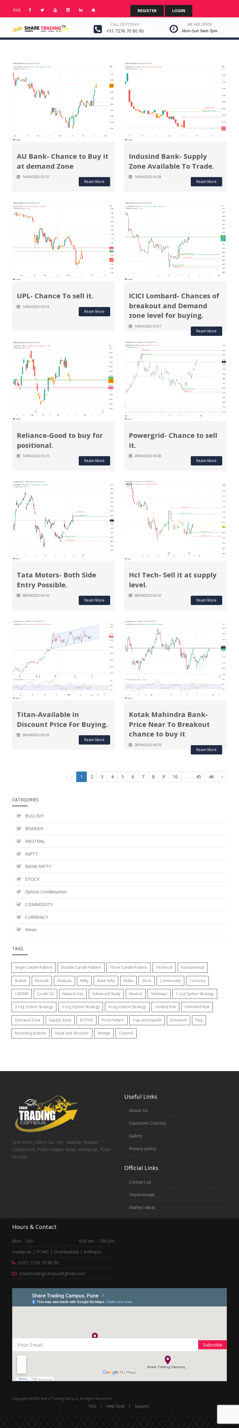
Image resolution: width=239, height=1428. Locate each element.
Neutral (135, 993)
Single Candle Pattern (33, 967)
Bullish (20, 980)
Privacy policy (142, 1148)
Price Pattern (113, 1020)
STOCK (32, 879)
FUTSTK (86, 1020)
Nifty (84, 980)
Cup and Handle (147, 1020)
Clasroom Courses (147, 1123)
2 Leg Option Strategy (34, 1006)
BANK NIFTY (37, 866)
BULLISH (33, 816)
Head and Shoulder (72, 1033)
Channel (126, 1033)
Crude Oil (45, 993)
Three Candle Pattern (128, 967)
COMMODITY (38, 904)
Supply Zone (60, 1020)
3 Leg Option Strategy (81, 1006)
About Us (138, 1110)
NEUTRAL (34, 841)
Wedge (104, 1033)
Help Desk (115, 1406)
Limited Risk (165, 1006)
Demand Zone (27, 1020)
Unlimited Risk (197, 1006)
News (30, 929)
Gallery (136, 1136)
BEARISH (33, 828)
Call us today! (124, 24)
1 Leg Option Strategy (195, 993)
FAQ (92, 1406)
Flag (199, 1020)
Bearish (42, 980)
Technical (164, 967)
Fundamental (192, 967)
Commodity (170, 980)
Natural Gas (73, 993)
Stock (146, 980)
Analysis (64, 980)
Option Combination (45, 892)
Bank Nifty (106, 980)
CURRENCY (36, 917)
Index (128, 980)
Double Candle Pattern (81, 967)
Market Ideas (142, 1207)
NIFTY (31, 854)
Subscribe (212, 1345)
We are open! (199, 24)
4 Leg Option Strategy (127, 1006)
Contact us (140, 1182)
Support (142, 1406)
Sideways (159, 993)
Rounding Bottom (30, 1033)
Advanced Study (106, 993)
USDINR (21, 993)
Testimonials (142, 1195)
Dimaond (178, 1020)
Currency (197, 980)
